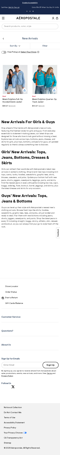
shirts (51, 175)
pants (43, 180)
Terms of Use (9, 418)
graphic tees (42, 175)
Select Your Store (28, 52)
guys (39, 131)
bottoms (34, 139)
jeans (41, 139)
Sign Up (50, 365)
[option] (15, 79)
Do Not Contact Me (12, 413)
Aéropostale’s (34, 128)
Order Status (11, 292)
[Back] (3, 39)
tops (27, 139)
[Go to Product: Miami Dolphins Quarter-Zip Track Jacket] (44, 110)
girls (31, 131)
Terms (49, 373)
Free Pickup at (22, 52)
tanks (14, 175)
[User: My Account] (53, 18)
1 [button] (27, 11)
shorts (10, 180)
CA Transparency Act (13, 438)
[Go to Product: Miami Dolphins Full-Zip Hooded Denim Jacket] (15, 110)
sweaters (13, 178)
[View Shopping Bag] (57, 18)
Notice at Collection (13, 408)
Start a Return (11, 298)
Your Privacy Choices (13, 433)
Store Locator (11, 287)
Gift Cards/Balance (14, 303)
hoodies (45, 210)
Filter (45, 46)
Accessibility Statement (14, 423)
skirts (23, 189)
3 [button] (33, 11)
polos (35, 213)
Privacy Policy (7, 376)
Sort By (13, 46)
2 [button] (30, 11)
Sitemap (7, 443)
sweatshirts (31, 175)
